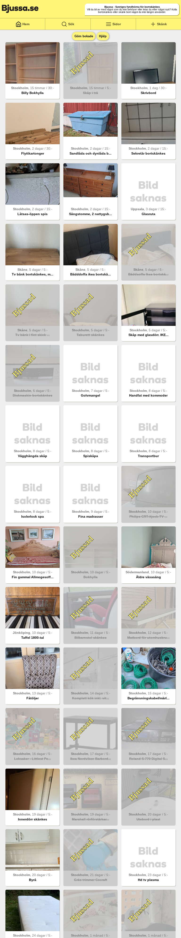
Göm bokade (83, 36)
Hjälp (103, 36)
